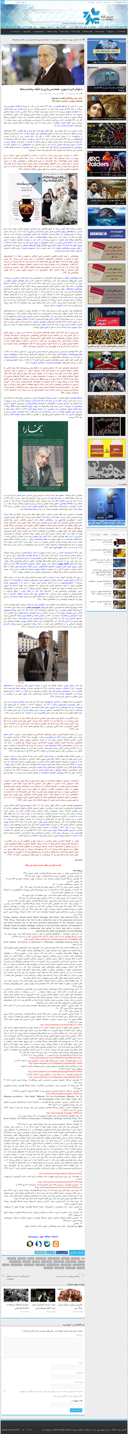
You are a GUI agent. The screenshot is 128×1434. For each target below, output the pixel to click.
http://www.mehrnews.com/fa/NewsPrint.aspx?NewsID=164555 (55, 1063)
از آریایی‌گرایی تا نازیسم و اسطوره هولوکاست (18, 1276)
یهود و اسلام (100, 31)
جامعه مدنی (12, 1259)
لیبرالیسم (6, 1265)
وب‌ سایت (78, 1382)
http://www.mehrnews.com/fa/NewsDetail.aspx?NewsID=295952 (55, 1071)
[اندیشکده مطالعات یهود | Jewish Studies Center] (64, 16)
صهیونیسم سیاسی (79, 1265)
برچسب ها (96, 534)
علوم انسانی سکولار (53, 1265)
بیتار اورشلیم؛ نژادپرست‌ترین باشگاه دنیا (101, 550)
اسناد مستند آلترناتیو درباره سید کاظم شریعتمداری (43, 1306)
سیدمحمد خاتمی (15, 1262)
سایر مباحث (16, 31)
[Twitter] (23, 2)
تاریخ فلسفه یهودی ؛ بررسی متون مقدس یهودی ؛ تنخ (101, 592)
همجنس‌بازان (59, 1268)
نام (80, 1363)
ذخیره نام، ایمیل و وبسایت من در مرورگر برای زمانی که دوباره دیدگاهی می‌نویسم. (51, 1391)
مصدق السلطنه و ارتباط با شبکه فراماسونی (17, 1306)
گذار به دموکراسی (17, 1265)
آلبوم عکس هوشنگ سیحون (113, 90)
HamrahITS (15, 1429)
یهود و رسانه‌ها (52, 31)
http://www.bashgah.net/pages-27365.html (64, 1093)
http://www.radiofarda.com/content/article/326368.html (58, 1187)
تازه (123, 534)
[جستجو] (2, 2)
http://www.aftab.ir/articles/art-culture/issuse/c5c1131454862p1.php (53, 939)
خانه (81, 39)
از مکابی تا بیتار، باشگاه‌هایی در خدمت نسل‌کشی (101, 561)
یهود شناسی (121, 31)
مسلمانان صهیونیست (59, 39)
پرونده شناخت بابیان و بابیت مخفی (110, 147)
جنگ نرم (81, 1262)
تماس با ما (91, 2)
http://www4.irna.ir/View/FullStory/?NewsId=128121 (60, 1173)
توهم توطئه (22, 1259)
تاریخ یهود (111, 31)
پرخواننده (114, 534)
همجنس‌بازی (48, 1268)
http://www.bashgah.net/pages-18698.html (64, 1113)
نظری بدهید (56, 93)
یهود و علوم (64, 31)
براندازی (31, 1259)
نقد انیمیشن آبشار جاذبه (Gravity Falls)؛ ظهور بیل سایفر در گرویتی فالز (102, 572)
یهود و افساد (76, 31)
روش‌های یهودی (39, 31)
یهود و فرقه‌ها (88, 31)
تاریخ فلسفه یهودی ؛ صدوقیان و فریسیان (100, 582)
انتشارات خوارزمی (54, 1259)
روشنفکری (36, 1262)
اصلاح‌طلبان (65, 1259)
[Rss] (26, 2)
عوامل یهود (27, 31)
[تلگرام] (17, 2)
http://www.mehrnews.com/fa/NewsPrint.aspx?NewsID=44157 (56, 1057)
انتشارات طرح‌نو (41, 1259)
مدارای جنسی (70, 1268)
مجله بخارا (81, 1268)
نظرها (106, 534)
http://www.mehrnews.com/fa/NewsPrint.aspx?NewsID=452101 (55, 1077)
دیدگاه (79, 1335)
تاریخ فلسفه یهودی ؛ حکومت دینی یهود (108, 203)
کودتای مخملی (29, 1265)
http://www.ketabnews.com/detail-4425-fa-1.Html (61, 1024)
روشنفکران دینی (46, 1262)
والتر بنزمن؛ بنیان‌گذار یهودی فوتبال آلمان (101, 540)
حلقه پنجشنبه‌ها (71, 1262)
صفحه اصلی (107, 2)
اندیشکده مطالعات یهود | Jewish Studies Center (71, 1429)
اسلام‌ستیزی (75, 1259)
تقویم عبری (120, 62)
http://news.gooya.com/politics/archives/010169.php (60, 1182)
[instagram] (21, 2)
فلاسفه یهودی (40, 1265)
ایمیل (79, 1372)
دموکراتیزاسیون (59, 1262)
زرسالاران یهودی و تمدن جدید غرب (67, 1275)
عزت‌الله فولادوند (66, 1265)
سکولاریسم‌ (27, 1262)
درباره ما (98, 2)
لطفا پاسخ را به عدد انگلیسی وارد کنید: (67, 1396)
